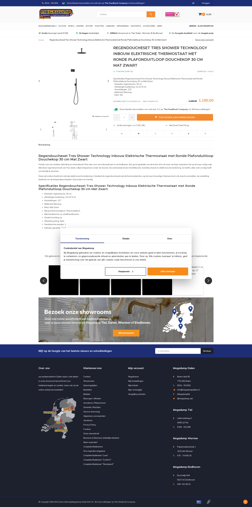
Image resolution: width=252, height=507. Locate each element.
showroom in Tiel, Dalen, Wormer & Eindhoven (136, 33)
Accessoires (149, 26)
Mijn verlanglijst (135, 390)
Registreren (133, 376)
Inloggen (206, 3)
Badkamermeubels (47, 26)
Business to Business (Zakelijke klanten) (101, 438)
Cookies (87, 429)
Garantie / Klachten (92, 407)
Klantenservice (206, 26)
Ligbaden (110, 26)
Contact (86, 376)
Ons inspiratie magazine (94, 451)
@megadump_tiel (185, 398)
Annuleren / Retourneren (94, 403)
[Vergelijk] (193, 3)
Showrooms (88, 381)
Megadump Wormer (185, 438)
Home (41, 40)
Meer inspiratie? (90, 442)
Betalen (86, 394)
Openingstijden (90, 385)
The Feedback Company (124, 502)
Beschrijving (44, 145)
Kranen (80, 26)
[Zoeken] (150, 14)
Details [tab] (126, 238)
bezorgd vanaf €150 (55, 33)
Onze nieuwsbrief (91, 433)
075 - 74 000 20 (184, 455)
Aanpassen (124, 271)
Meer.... (160, 26)
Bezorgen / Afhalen (92, 398)
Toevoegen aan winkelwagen (177, 117)
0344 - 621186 (184, 427)
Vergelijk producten (137, 394)
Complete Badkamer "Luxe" (95, 455)
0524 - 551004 (51, 3)
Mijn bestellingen (135, 381)
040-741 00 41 (184, 484)
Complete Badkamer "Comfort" (97, 460)
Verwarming (123, 26)
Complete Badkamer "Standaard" (98, 464)
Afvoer (89, 26)
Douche (62, 26)
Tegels (71, 26)
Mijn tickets (133, 385)
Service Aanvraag (91, 411)
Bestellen (87, 390)
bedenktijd (89, 33)
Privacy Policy (89, 425)
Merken (192, 26)
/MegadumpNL (183, 394)
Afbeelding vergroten (101, 116)
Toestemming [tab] (82, 238)
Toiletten (99, 26)
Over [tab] (169, 238)
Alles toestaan (168, 271)
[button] (63, 280)
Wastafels (136, 26)
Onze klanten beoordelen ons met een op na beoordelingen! (165, 109)
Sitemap (67, 502)
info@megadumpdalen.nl (188, 390)
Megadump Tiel (182, 409)
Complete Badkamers (93, 446)
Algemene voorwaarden (94, 416)
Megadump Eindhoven (186, 466)
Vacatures (87, 420)
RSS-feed (59, 502)
